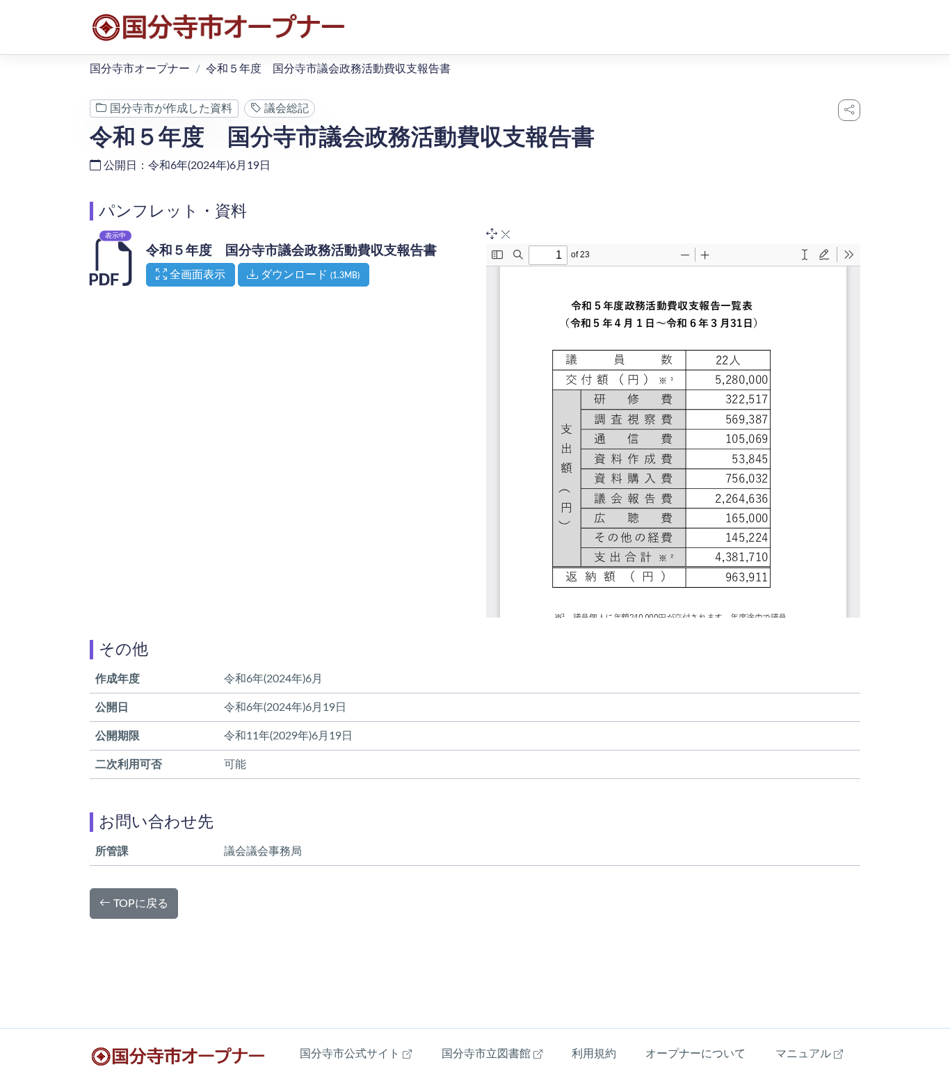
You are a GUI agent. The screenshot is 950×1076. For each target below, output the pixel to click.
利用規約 (594, 1053)
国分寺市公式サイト (356, 1053)
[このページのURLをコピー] (849, 110)
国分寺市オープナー (140, 68)
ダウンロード (309, 274)
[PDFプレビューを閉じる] (505, 235)
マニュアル (809, 1053)
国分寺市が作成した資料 (169, 108)
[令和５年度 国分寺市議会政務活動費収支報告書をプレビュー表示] (114, 273)
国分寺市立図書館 (492, 1053)
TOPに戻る (139, 903)
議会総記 (285, 108)
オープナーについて (695, 1053)
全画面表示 (201, 274)
